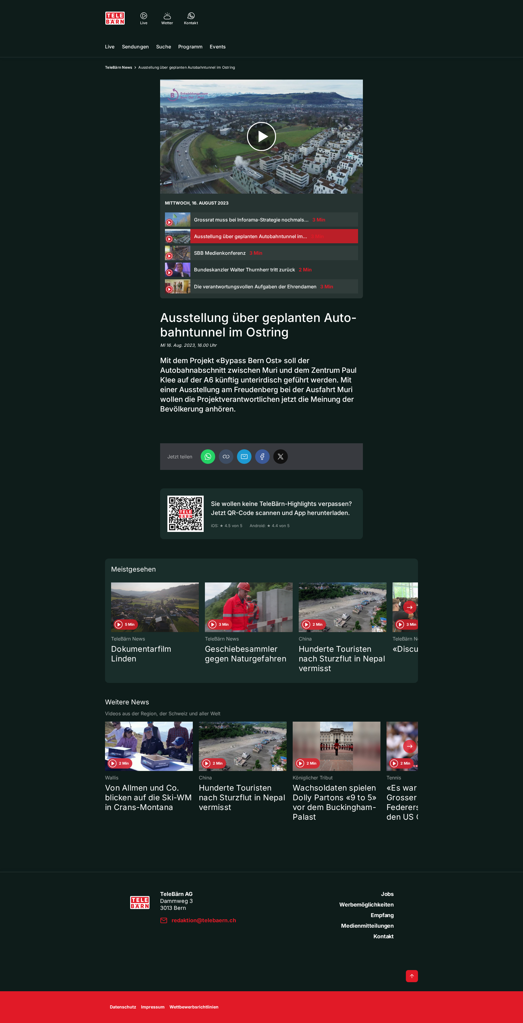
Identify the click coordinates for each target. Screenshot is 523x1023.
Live (110, 47)
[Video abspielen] (261, 137)
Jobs (387, 894)
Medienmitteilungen (367, 926)
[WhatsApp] (208, 456)
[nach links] (113, 607)
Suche (163, 47)
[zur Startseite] (115, 18)
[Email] (244, 456)
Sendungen (135, 47)
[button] (226, 456)
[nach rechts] (409, 607)
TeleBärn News (118, 67)
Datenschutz (123, 1006)
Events (218, 47)
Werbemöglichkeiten (366, 904)
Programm (190, 47)
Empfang (382, 915)
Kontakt (383, 936)
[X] (280, 456)
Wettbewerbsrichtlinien (194, 1006)
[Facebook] (262, 456)
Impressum (153, 1006)
